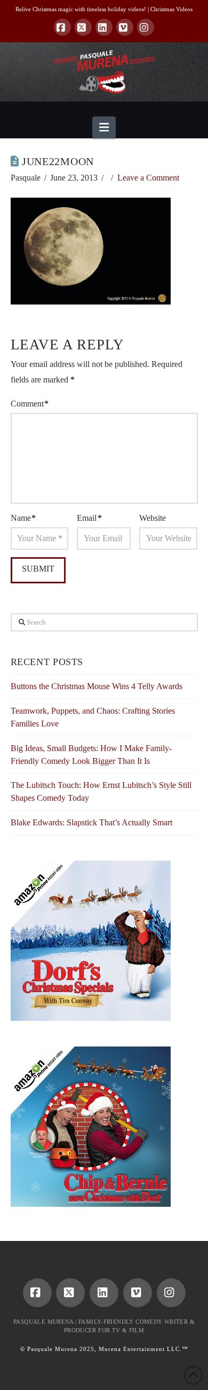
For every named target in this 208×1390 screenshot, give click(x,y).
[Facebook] (62, 27)
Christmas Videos (171, 9)
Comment (30, 403)
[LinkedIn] (104, 27)
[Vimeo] (124, 27)
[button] (104, 127)
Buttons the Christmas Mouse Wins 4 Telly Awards (96, 686)
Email (89, 517)
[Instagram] (145, 27)
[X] (83, 27)
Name (23, 517)
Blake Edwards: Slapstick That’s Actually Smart (91, 822)
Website (152, 517)
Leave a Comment (148, 177)
